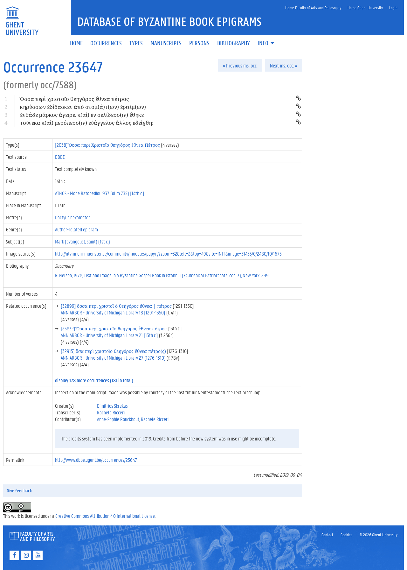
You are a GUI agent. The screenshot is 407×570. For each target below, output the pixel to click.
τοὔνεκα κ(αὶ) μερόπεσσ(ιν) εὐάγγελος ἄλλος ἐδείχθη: (87, 122)
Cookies (346, 534)
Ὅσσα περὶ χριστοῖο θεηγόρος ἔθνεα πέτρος (74, 98)
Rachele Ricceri (111, 412)
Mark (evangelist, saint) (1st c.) (82, 241)
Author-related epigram (76, 229)
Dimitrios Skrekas (112, 405)
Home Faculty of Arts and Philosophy (313, 7)
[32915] (113, 351)
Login (393, 7)
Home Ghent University (365, 7)
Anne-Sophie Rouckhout (118, 419)
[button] (266, 43)
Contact (327, 534)
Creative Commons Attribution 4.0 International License (105, 515)
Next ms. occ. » (283, 65)
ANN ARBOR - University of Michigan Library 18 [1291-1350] (113, 312)
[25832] (114, 328)
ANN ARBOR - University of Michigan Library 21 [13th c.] (109, 335)
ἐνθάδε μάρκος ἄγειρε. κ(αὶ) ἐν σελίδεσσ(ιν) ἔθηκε (82, 114)
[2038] (107, 144)
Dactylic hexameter (72, 217)
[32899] (116, 305)
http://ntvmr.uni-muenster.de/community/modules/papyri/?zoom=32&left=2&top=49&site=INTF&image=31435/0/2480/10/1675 (168, 253)
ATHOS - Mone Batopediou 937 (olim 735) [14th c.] (99, 193)
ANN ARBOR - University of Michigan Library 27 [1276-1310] (113, 357)
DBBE (60, 156)
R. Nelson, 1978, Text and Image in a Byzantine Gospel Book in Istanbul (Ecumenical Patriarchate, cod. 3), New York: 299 (162, 275)
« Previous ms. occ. (240, 65)
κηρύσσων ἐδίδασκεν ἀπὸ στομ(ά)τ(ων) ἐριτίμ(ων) (83, 106)
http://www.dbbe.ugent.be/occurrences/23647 (96, 459)
